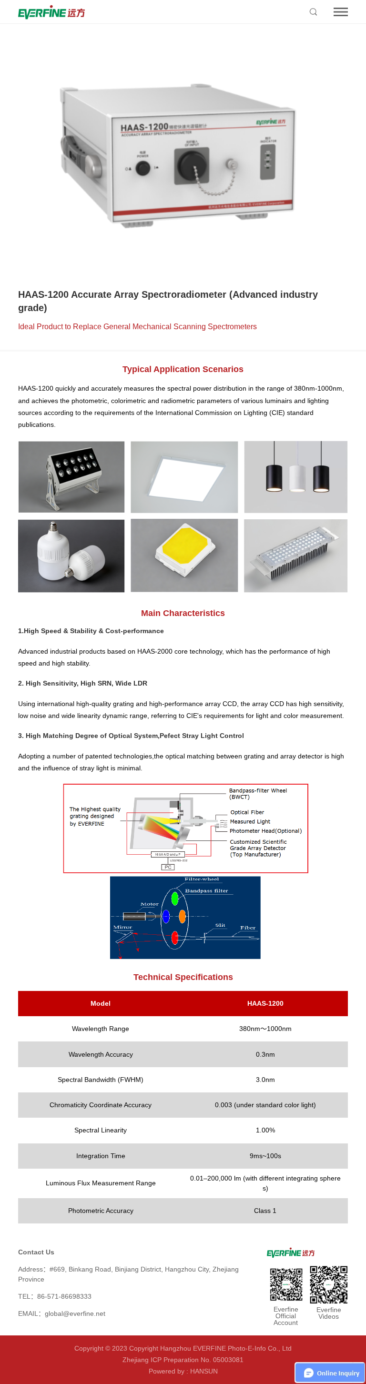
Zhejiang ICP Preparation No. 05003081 (183, 1359)
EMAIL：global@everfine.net (61, 1313)
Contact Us (36, 1252)
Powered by (166, 1371)
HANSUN (204, 1371)
